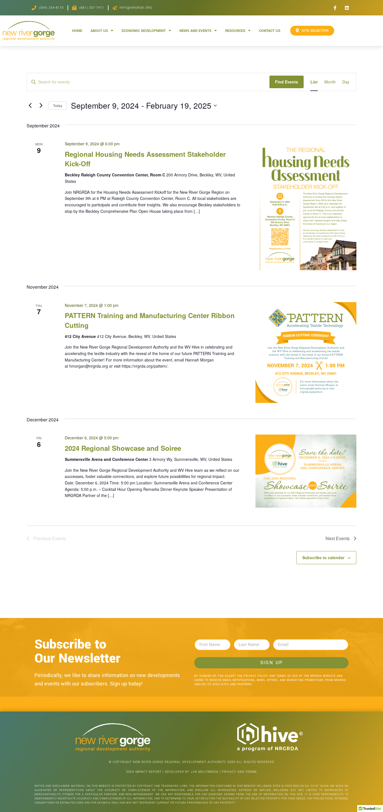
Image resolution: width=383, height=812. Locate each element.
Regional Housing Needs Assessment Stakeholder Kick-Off (145, 158)
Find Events (286, 82)
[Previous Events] (30, 105)
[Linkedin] (346, 7)
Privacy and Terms (239, 772)
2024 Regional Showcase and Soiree (123, 448)
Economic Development (144, 30)
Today (57, 105)
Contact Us (269, 30)
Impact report (148, 772)
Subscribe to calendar (323, 557)
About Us (99, 30)
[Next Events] (41, 105)
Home (77, 30)
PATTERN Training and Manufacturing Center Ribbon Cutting (150, 320)
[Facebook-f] (335, 7)
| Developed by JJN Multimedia (190, 772)
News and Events (195, 30)
